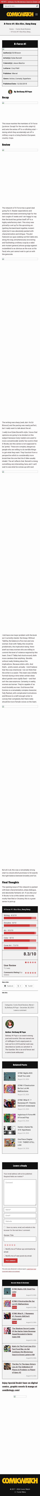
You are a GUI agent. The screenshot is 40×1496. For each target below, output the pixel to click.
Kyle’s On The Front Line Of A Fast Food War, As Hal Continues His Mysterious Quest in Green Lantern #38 (24, 1350)
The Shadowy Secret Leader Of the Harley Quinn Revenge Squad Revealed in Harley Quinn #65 (24, 1333)
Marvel (31, 1005)
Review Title (8, 1235)
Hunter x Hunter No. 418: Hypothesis (25, 1128)
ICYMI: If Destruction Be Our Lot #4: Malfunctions (26, 1088)
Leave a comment (20, 1010)
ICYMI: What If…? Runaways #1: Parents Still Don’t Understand (27, 1103)
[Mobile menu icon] (36, 14)
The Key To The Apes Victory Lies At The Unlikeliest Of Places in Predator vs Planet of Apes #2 (24, 1368)
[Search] (37, 6)
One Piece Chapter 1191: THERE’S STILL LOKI (26, 1142)
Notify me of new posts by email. (19, 1256)
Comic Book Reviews (20, 1005)
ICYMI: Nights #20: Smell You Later (25, 1074)
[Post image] (10, 1076)
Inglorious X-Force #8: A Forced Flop (27, 1116)
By (12, 1008)
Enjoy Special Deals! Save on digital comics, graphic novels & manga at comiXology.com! (20, 1387)
